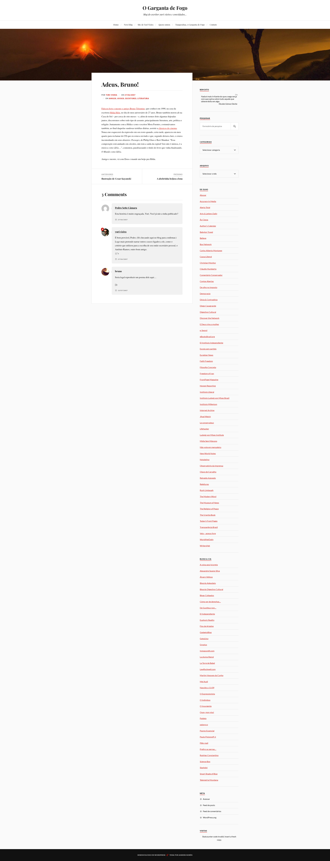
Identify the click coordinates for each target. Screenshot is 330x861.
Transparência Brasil (209, 527)
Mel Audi (204, 681)
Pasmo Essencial (207, 731)
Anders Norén (185, 855)
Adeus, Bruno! (120, 84)
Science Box (205, 761)
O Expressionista (207, 694)
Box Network (206, 244)
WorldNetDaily (206, 539)
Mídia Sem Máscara (208, 441)
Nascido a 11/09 (207, 687)
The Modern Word (208, 496)
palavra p (204, 724)
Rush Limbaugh (206, 490)
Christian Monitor (208, 263)
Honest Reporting (208, 386)
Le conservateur (207, 422)
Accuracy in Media (208, 201)
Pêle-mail (204, 743)
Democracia (205, 293)
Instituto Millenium (208, 404)
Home (116, 24)
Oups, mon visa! (207, 712)
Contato (213, 24)
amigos (112, 98)
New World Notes (208, 453)
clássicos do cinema (167, 128)
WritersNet (205, 545)
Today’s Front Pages (208, 521)
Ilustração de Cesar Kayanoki (116, 178)
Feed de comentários (212, 811)
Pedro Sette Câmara (126, 207)
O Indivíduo (205, 700)
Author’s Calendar (208, 226)
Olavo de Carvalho (208, 472)
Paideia (203, 718)
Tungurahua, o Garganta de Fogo (190, 24)
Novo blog (128, 24)
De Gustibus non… (208, 608)
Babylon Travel (206, 232)
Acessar (206, 799)
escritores (130, 98)
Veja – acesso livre (208, 533)
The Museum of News (209, 502)
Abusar (203, 195)
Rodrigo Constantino (209, 755)
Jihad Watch (205, 416)
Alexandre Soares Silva (210, 571)
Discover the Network (209, 318)
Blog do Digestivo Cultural (211, 589)
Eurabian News (206, 355)
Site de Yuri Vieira (145, 24)
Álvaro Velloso (206, 577)
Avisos (120, 98)
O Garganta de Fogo (165, 8)
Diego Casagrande (208, 306)
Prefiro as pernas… (208, 749)
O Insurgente (206, 706)
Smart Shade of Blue (208, 774)
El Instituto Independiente (211, 343)
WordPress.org (209, 817)
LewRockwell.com (208, 669)
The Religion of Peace (209, 508)
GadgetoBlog (206, 632)
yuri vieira (111, 95)
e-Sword (203, 330)
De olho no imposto (208, 287)
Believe (203, 238)
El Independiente (207, 614)
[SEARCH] (234, 126)
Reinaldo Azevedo (208, 478)
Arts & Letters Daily (208, 213)
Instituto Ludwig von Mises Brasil (214, 398)
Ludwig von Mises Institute (212, 435)
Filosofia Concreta (208, 367)
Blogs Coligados (207, 595)
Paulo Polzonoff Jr (208, 737)
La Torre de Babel (207, 663)
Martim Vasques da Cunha (211, 675)
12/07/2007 (123, 290)
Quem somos (164, 24)
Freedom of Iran (207, 373)
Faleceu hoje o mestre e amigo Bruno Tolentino (123, 108)
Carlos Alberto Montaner (211, 250)
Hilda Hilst (115, 112)
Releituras (204, 484)
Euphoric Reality (207, 620)
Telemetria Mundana (209, 780)
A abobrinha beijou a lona (170, 178)
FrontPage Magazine (209, 379)
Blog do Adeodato (208, 583)
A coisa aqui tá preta (209, 564)
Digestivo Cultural (208, 312)
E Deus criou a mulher (209, 324)
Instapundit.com (207, 651)
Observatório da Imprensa (211, 465)
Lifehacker (204, 429)
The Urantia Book (207, 515)
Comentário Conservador (211, 275)
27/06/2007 (130, 95)
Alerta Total (205, 207)
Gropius (203, 644)
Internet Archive (207, 410)
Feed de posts (209, 805)
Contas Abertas (207, 281)
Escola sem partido (208, 349)
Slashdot (204, 767)
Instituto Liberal (207, 392)
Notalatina (204, 459)
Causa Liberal (206, 256)
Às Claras (204, 219)
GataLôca (204, 638)
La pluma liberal (207, 657)
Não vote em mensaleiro (210, 447)
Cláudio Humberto (208, 269)
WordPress (160, 855)
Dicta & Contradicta (208, 299)
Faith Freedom (206, 361)
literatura (143, 98)
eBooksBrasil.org (207, 336)
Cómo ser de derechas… (210, 601)
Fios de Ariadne (207, 626)
